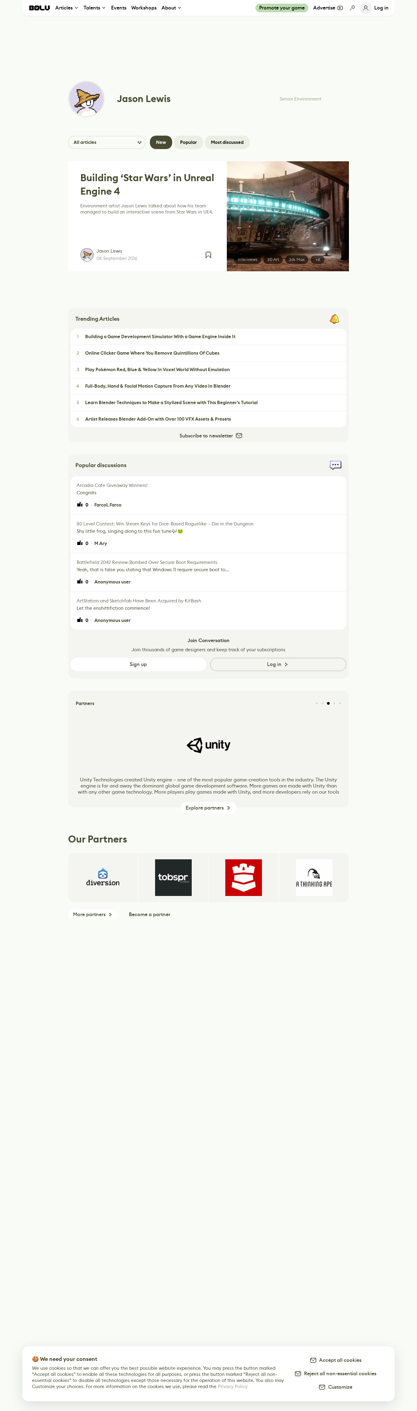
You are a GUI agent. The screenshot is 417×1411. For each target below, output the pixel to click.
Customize (339, 1387)
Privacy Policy (233, 1386)
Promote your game (282, 8)
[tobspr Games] (173, 877)
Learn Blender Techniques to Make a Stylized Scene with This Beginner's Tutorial (167, 403)
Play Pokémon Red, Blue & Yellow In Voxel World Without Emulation (153, 370)
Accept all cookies (339, 1360)
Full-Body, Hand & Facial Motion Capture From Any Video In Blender (153, 386)
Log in (274, 664)
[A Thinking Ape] (314, 877)
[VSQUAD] (243, 877)
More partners (89, 914)
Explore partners (205, 808)
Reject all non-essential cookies (339, 1373)
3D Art (273, 259)
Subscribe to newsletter (206, 436)
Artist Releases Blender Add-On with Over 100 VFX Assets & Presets (154, 419)
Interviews (247, 259)
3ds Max (297, 259)
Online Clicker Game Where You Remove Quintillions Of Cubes (148, 353)
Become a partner (149, 914)
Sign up (138, 664)
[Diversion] (103, 877)
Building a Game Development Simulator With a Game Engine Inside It (156, 337)
